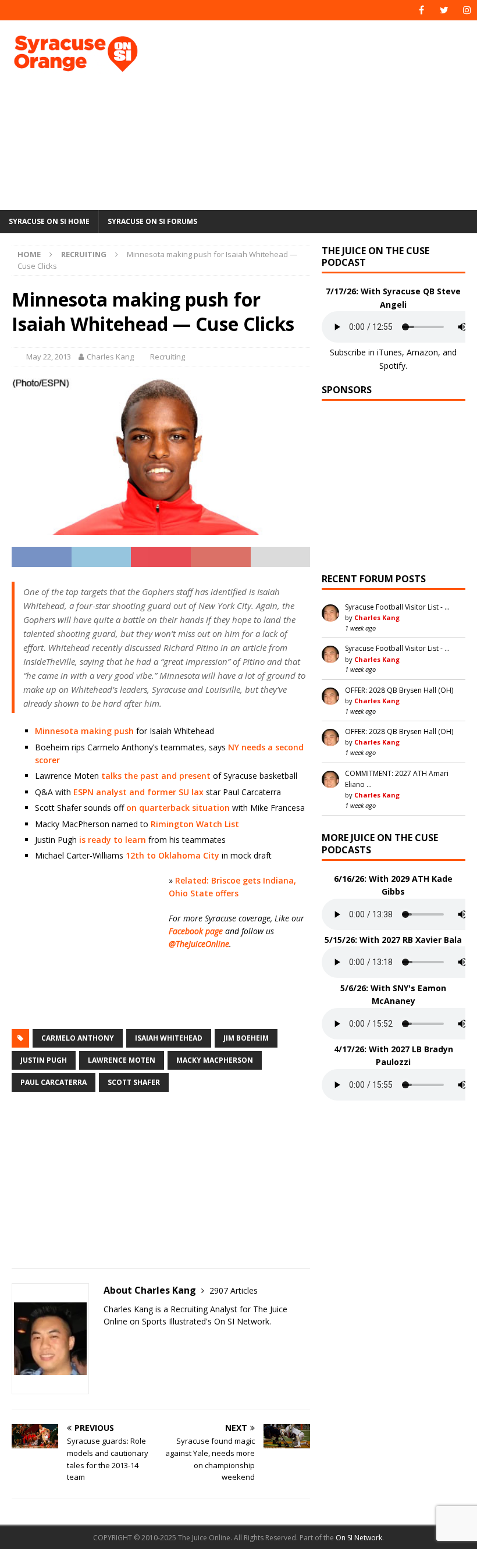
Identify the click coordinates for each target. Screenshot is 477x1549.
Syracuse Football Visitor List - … (397, 607)
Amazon (422, 352)
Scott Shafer (134, 1082)
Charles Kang (110, 356)
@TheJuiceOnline (199, 943)
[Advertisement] (325, 113)
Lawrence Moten (121, 1060)
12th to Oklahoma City (172, 855)
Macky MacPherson (214, 1060)
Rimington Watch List (195, 823)
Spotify (392, 365)
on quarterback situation (178, 807)
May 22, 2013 (48, 356)
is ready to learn (112, 839)
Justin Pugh (43, 1060)
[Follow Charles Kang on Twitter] (108, 1341)
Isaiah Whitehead (168, 1038)
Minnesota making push (84, 730)
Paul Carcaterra (53, 1082)
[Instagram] (467, 10)
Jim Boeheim (246, 1038)
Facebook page (196, 930)
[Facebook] (421, 10)
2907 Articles (233, 1290)
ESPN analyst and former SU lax (138, 791)
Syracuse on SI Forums (152, 221)
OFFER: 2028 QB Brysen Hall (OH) (399, 690)
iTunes (389, 352)
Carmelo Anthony (77, 1038)
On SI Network (359, 1538)
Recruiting (167, 356)
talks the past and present (156, 775)
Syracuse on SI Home (49, 221)
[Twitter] (444, 10)
